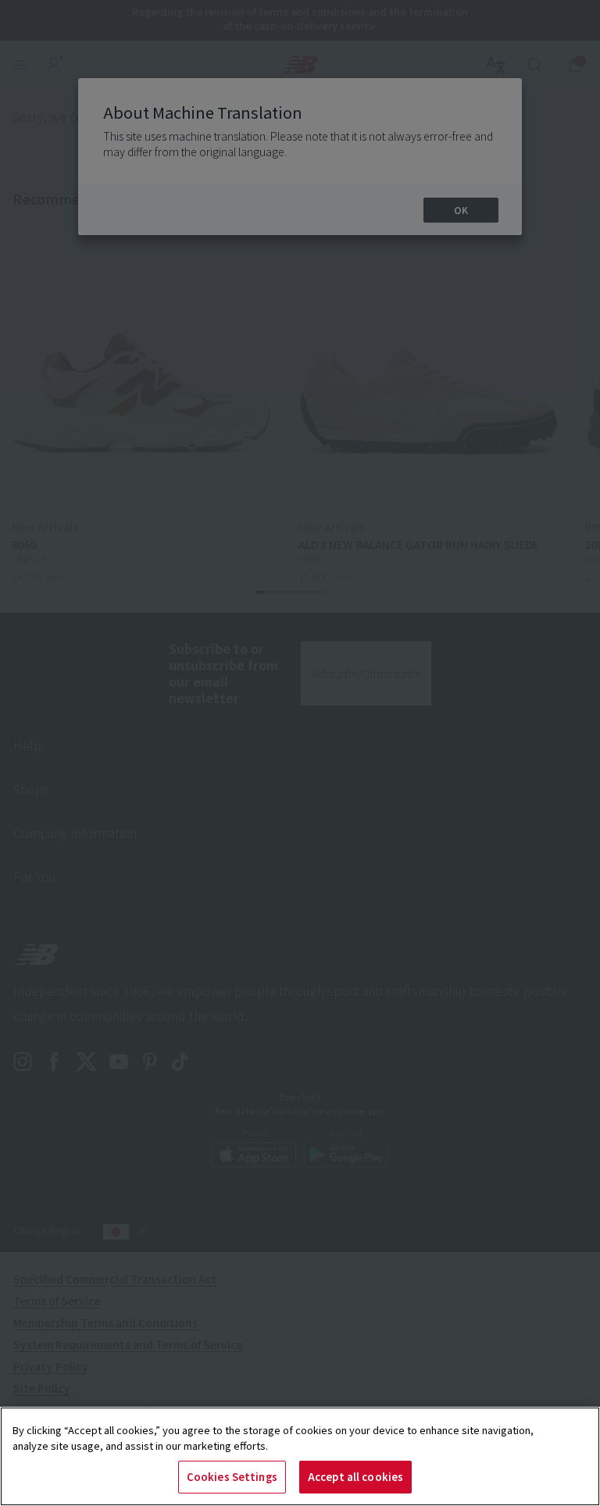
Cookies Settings (232, 1476)
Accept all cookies (355, 1476)
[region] (300, 1456)
